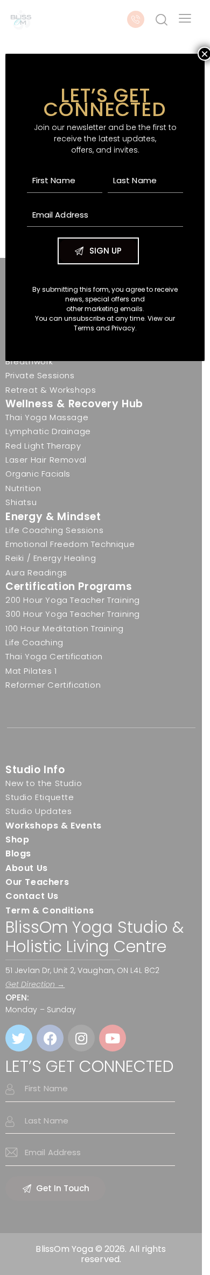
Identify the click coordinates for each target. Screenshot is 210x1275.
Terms (84, 328)
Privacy (123, 328)
